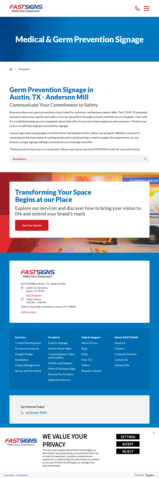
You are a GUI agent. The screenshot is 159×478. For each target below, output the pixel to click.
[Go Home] (10, 69)
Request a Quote (91, 370)
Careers (119, 348)
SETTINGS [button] (128, 437)
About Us (120, 343)
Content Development (28, 343)
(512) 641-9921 (36, 412)
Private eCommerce (27, 348)
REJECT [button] (128, 451)
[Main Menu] (146, 8)
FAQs (85, 354)
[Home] (26, 8)
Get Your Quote (32, 225)
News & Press (90, 343)
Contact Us (121, 359)
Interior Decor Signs (60, 348)
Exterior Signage (58, 343)
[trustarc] (150, 475)
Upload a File (122, 365)
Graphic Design (24, 354)
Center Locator (29, 311)
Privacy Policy (9, 475)
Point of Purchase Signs (62, 368)
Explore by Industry (59, 379)
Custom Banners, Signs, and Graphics (62, 356)
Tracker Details (22, 475)
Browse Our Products (61, 374)
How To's (87, 359)
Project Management (27, 365)
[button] (154, 433)
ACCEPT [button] (128, 444)
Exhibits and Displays (60, 363)
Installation (21, 359)
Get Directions (33, 295)
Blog (84, 348)
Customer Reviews (126, 354)
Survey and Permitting (28, 370)
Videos (86, 365)
